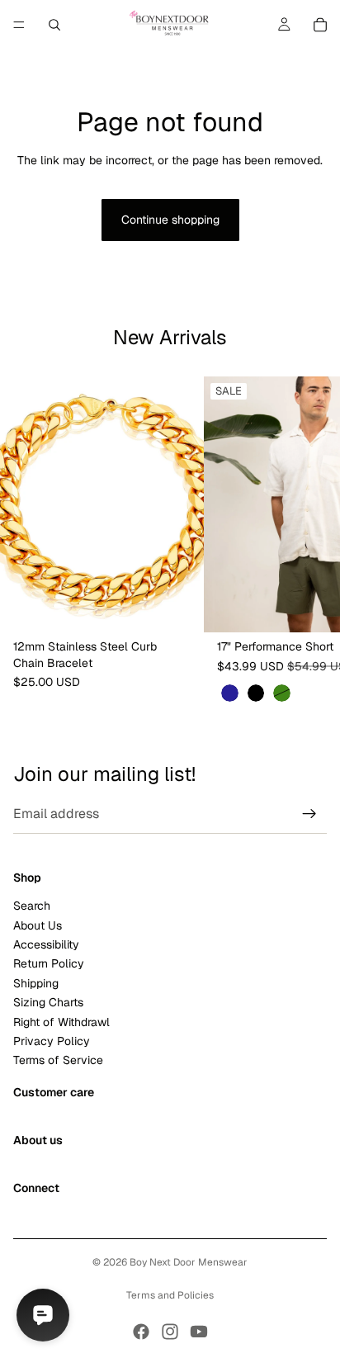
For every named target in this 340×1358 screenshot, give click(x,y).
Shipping (36, 983)
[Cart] (320, 25)
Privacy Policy (51, 1041)
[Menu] (19, 25)
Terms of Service (58, 1060)
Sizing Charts (48, 1002)
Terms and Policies (170, 1295)
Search (31, 905)
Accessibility (46, 944)
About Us (37, 924)
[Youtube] (199, 1331)
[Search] (54, 25)
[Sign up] (309, 814)
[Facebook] (141, 1331)
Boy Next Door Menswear (189, 1262)
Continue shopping (170, 219)
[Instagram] (170, 1331)
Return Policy (48, 963)
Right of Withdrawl (61, 1021)
